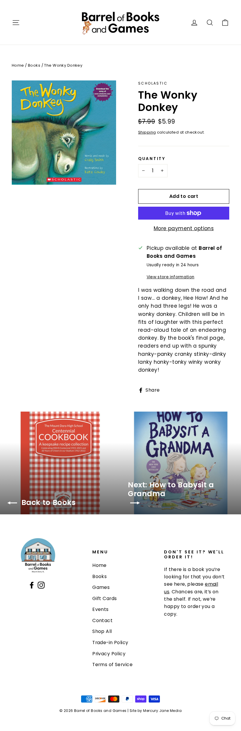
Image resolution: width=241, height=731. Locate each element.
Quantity (151, 158)
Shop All (102, 631)
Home (18, 65)
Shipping (147, 132)
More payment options (184, 228)
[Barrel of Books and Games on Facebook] (31, 585)
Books (34, 65)
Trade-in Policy (110, 642)
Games (101, 587)
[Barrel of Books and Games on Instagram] (41, 585)
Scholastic (153, 83)
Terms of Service (112, 664)
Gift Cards (104, 598)
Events (100, 609)
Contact (102, 620)
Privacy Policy (108, 653)
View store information (170, 277)
